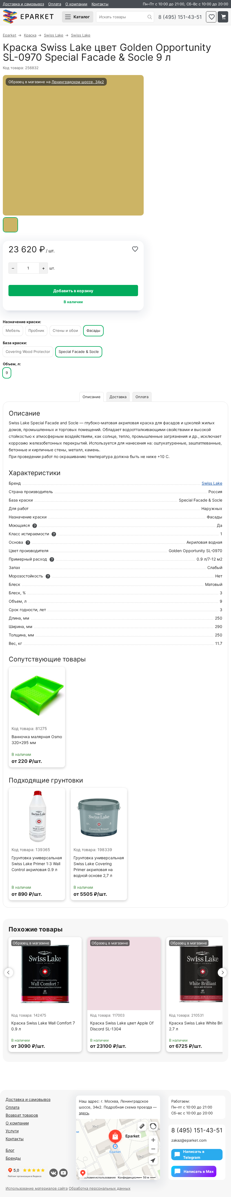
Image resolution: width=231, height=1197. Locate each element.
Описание (92, 397)
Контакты (100, 4)
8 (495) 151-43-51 (180, 17)
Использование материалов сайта (37, 1188)
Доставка (118, 397)
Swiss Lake (212, 483)
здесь (84, 1113)
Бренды (13, 1158)
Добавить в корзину (73, 290)
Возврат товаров (22, 1115)
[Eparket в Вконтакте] (53, 1173)
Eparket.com (28, 16)
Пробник (36, 330)
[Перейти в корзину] (223, 16)
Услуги (12, 1130)
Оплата (54, 4)
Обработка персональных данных (99, 1188)
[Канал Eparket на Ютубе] (63, 1173)
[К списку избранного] (211, 16)
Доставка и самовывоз (23, 4)
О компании (76, 4)
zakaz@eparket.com (188, 1140)
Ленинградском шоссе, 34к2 (78, 82)
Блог (10, 1150)
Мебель (13, 330)
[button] (8, 972)
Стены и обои (65, 330)
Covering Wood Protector (28, 351)
